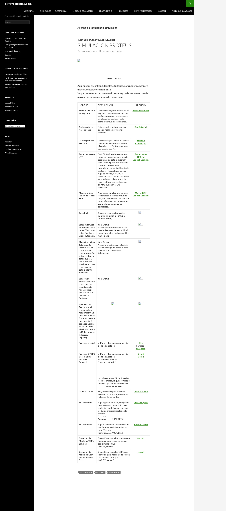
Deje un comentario (112, 51)
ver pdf (136, 159)
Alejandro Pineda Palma (14, 84)
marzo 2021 (10, 103)
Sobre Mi (162, 11)
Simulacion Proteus (104, 45)
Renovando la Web (12, 51)
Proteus (96, 40)
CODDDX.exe (141, 391)
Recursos (123, 11)
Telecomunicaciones (182, 11)
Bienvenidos (45, 11)
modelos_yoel (141, 424)
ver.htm (145, 159)
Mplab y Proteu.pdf (140, 142)
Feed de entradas (12, 145)
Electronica (84, 40)
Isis (138, 348)
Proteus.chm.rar (141, 110)
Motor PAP (140, 193)
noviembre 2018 (11, 106)
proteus (100, 472)
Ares (143, 348)
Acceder (8, 142)
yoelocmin (9, 74)
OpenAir (8, 55)
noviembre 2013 (11, 110)
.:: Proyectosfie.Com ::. (18, 3)
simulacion (114, 472)
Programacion (106, 11)
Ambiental (29, 11)
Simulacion (108, 40)
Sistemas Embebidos (143, 11)
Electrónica (60, 11)
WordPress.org (11, 153)
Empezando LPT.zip (141, 155)
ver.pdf (140, 438)
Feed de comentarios (13, 149)
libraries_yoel (141, 402)
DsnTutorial (141, 127)
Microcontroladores (83, 11)
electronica (86, 472)
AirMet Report (10, 58)
